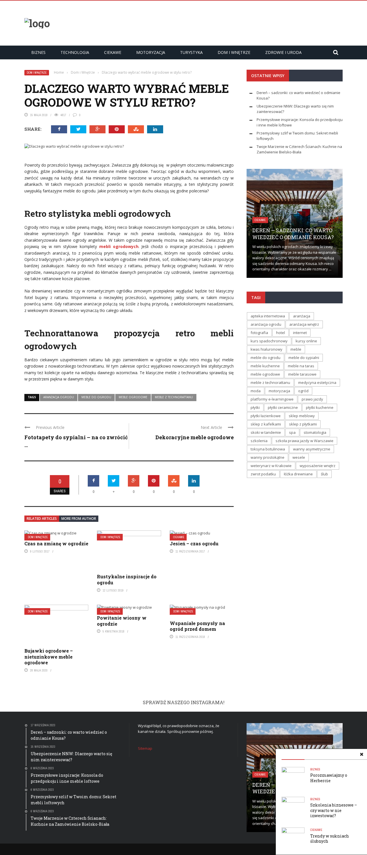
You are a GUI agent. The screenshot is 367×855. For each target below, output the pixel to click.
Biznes (15, 35)
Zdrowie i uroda (24, 105)
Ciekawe (112, 52)
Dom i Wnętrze (23, 93)
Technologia (74, 52)
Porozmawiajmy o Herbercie (328, 777)
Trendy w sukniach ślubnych (329, 838)
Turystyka (20, 82)
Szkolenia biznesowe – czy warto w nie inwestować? (333, 810)
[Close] (7, 7)
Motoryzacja (22, 70)
